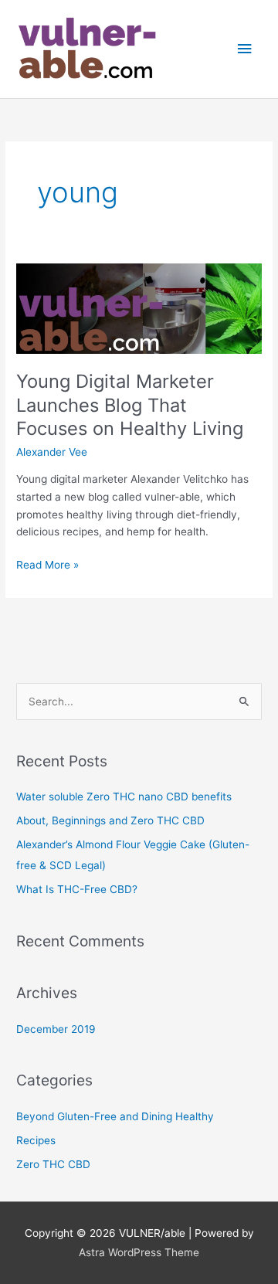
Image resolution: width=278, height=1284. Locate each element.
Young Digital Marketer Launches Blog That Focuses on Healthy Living (129, 405)
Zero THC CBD (53, 1164)
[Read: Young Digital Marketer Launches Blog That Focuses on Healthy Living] (139, 307)
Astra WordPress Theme (139, 1252)
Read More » (47, 563)
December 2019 (56, 1029)
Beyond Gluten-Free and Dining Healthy (115, 1116)
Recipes (36, 1140)
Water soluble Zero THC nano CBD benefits (124, 796)
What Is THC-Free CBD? (76, 889)
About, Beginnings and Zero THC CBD (110, 820)
